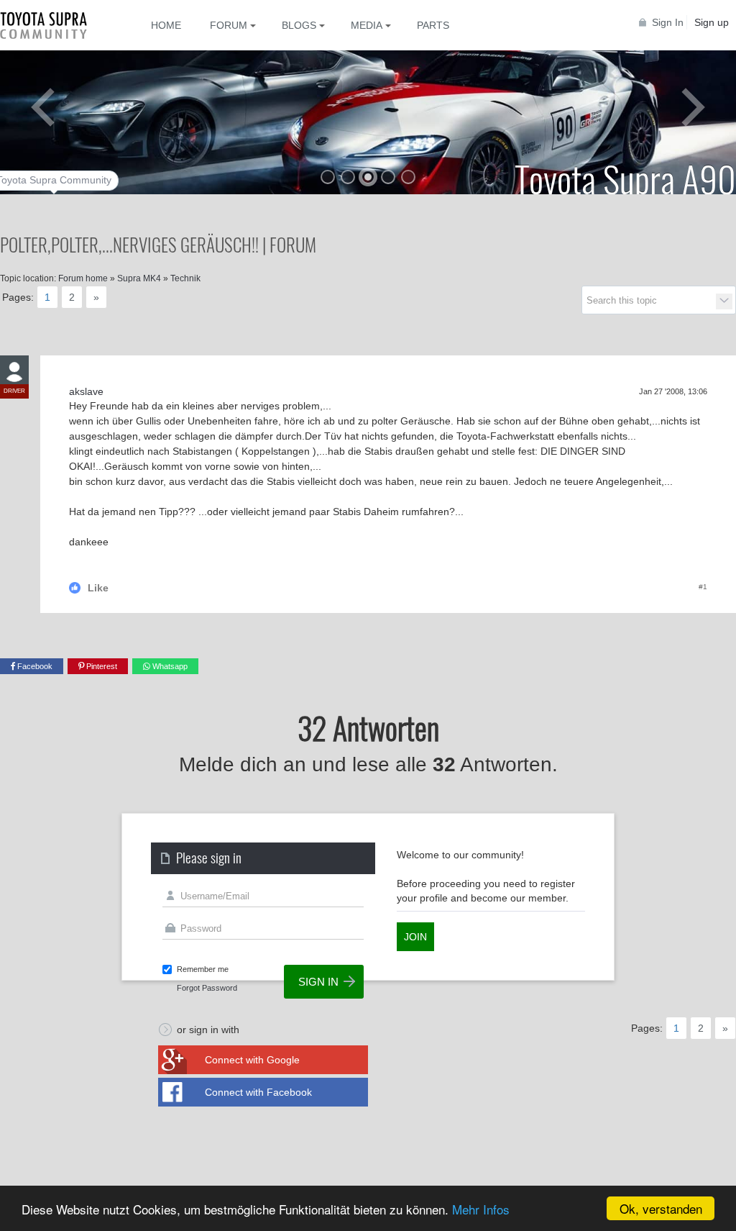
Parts (433, 25)
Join (415, 936)
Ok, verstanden (661, 1208)
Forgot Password (207, 988)
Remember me (203, 969)
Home (166, 25)
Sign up (711, 22)
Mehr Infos (481, 1209)
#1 (703, 587)
